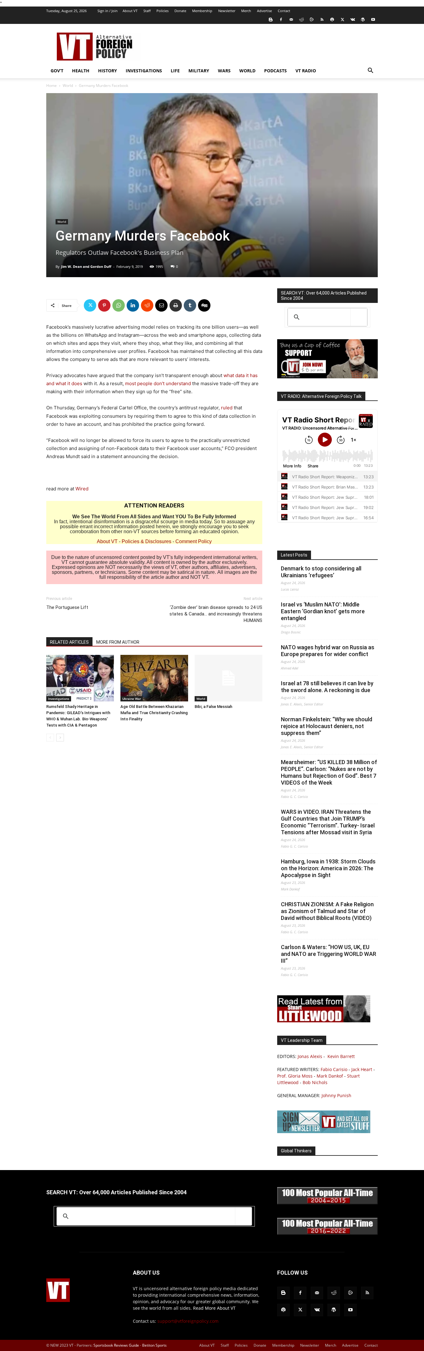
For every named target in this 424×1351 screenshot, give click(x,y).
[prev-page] (50, 737)
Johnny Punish (336, 1095)
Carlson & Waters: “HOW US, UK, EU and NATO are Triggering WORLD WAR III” (328, 954)
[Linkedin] (133, 305)
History (107, 71)
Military (198, 71)
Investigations (144, 71)
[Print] (175, 305)
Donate (180, 10)
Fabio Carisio (334, 1069)
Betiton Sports (154, 1345)
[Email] (161, 305)
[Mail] (291, 19)
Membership (202, 10)
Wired (81, 489)
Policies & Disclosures (146, 541)
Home (51, 85)
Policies (162, 10)
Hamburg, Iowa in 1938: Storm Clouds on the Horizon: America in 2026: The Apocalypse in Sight (328, 868)
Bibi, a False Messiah (213, 706)
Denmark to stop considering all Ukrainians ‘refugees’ (321, 572)
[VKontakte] (352, 19)
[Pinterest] (104, 305)
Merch (246, 10)
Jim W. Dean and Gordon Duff (86, 266)
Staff (147, 10)
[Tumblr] (190, 305)
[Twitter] (342, 19)
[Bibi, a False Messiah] (228, 678)
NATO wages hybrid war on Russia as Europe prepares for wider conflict (327, 650)
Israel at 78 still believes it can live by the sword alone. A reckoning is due (327, 686)
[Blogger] (270, 19)
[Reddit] (301, 19)
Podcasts (275, 71)
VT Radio (305, 71)
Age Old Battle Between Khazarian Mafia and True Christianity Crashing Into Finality (154, 712)
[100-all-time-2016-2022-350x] (327, 1233)
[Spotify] (332, 19)
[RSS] (322, 19)
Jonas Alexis (310, 1056)
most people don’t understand (158, 383)
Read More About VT (214, 1308)
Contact (284, 10)
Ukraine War (131, 698)
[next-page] (60, 737)
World (247, 71)
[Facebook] (281, 19)
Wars (224, 71)
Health (80, 71)
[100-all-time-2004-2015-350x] (327, 1203)
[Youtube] (373, 19)
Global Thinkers (296, 1150)
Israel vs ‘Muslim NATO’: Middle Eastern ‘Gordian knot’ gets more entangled (323, 611)
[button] (370, 71)
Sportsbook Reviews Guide (116, 1345)
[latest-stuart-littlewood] (323, 1021)
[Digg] (204, 305)
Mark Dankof (330, 1076)
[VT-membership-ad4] (327, 377)
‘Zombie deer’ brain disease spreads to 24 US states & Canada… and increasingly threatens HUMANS (215, 614)
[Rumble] (311, 19)
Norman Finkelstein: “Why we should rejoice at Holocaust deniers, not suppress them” (326, 726)
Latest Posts (294, 554)
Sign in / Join (107, 10)
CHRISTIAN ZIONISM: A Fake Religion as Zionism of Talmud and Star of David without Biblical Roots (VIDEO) (327, 911)
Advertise (264, 10)
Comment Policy (193, 541)
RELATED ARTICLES (69, 642)
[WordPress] (363, 19)
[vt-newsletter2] (323, 1131)
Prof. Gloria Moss (295, 1076)
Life (175, 71)
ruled (226, 408)
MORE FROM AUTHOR (117, 642)
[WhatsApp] (118, 305)
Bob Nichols (315, 1082)
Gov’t (57, 71)
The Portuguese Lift (67, 607)
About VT (130, 10)
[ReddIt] (147, 305)
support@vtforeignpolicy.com (188, 1321)
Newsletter (226, 10)
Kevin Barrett (341, 1056)
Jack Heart (361, 1069)
